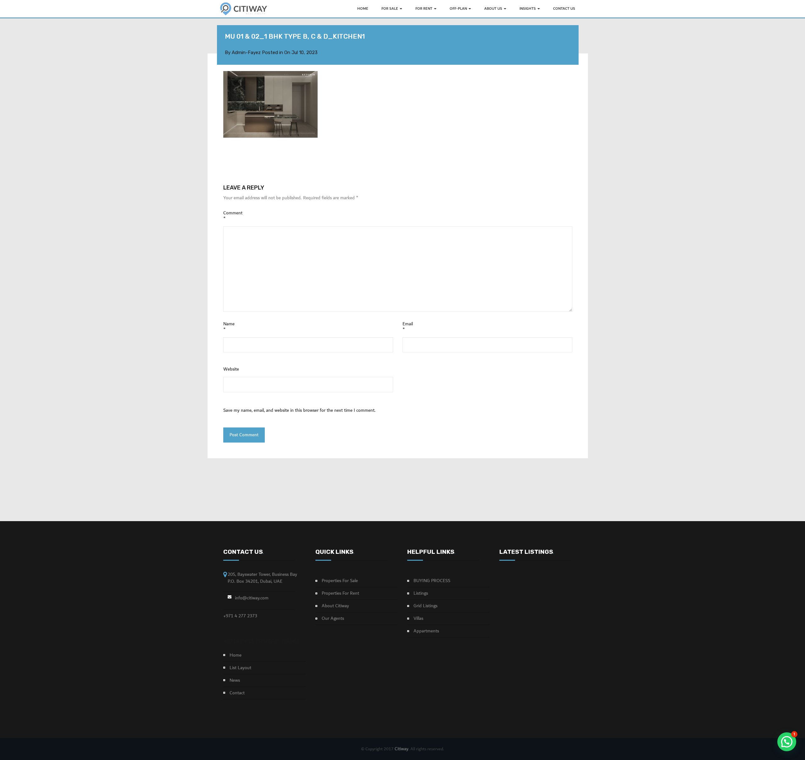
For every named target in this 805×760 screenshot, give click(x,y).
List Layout (240, 668)
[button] (786, 741)
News (235, 680)
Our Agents (333, 618)
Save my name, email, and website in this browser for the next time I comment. (299, 410)
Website (231, 369)
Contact (237, 693)
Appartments (426, 631)
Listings (421, 593)
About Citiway (335, 606)
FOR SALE (390, 9)
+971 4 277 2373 (240, 616)
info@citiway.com (252, 598)
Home (236, 655)
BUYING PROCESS (432, 581)
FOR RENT (424, 9)
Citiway (401, 749)
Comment (232, 216)
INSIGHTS (528, 9)
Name (229, 327)
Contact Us (564, 9)
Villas (418, 618)
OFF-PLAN (459, 9)
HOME (362, 9)
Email (407, 327)
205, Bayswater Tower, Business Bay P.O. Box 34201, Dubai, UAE (262, 578)
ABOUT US (493, 9)
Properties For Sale (340, 581)
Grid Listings (425, 606)
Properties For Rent (340, 593)
